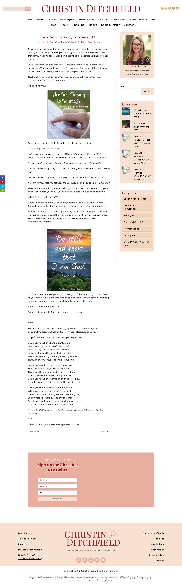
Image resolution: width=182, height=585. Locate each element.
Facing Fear (130, 215)
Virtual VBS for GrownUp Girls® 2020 (142, 113)
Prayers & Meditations (30, 549)
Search (123, 86)
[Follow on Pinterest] (169, 8)
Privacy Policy (156, 555)
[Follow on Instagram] (166, 8)
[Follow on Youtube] (177, 8)
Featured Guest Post (135, 222)
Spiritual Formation (35, 20)
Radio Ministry (110, 24)
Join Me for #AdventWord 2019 (141, 126)
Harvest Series (131, 229)
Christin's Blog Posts (89, 42)
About (64, 24)
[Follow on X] (173, 8)
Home (52, 24)
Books (93, 24)
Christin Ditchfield (51, 42)
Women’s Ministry (86, 20)
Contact (129, 24)
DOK (153, 20)
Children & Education (138, 20)
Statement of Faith (153, 533)
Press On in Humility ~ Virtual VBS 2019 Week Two (142, 174)
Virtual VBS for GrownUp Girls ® (111, 20)
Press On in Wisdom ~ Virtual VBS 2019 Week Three (142, 158)
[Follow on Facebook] (162, 8)
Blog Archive (25, 533)
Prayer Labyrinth (67, 20)
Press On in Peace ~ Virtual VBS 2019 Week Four (142, 141)
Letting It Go (130, 235)
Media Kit (159, 538)
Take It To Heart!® (28, 538)
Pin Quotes (24, 544)
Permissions (157, 544)
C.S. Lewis (52, 20)
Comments (157, 549)
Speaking (79, 24)
